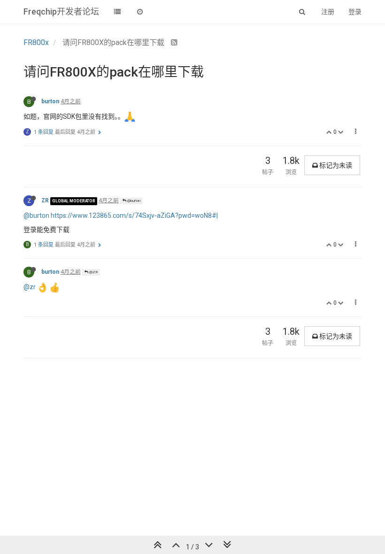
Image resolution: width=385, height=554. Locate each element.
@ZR (93, 272)
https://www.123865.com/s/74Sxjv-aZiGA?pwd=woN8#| (134, 215)
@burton (133, 201)
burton (50, 101)
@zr (29, 287)
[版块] (117, 11)
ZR (45, 200)
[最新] (140, 11)
